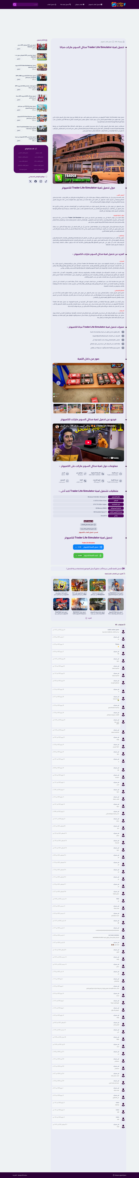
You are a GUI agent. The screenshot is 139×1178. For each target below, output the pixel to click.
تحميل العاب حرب (38, 157)
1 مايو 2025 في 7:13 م (58, 979)
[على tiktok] (46, 181)
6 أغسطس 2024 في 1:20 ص (59, 949)
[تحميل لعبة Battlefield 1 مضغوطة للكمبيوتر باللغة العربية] (79, 604)
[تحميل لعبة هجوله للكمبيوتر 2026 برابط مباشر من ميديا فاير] (98, 604)
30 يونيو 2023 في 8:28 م (58, 767)
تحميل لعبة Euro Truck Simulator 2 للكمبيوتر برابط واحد (26, 127)
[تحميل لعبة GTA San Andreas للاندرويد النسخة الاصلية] (42, 67)
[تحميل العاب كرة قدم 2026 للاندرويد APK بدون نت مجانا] (42, 87)
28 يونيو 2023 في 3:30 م (58, 705)
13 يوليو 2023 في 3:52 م (58, 797)
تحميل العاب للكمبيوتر (86, 532)
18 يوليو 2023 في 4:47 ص (59, 804)
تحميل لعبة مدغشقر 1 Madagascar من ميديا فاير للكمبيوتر (98, 593)
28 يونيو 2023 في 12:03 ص (59, 658)
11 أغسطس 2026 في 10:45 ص (60, 1124)
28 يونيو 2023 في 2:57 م (58, 696)
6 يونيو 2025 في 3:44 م (58, 986)
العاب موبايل (38, 153)
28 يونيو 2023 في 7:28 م (58, 712)
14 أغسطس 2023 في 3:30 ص (60, 840)
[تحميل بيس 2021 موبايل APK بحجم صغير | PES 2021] (42, 46)
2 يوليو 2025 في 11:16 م (58, 1008)
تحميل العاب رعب (23, 161)
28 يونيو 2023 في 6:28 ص (58, 680)
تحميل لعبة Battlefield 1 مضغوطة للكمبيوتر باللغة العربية (79, 612)
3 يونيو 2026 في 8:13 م (58, 1088)
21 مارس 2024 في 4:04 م (59, 935)
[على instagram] (41, 181)
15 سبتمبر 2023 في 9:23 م (59, 906)
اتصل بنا (15, 1175)
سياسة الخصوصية (22, 1175)
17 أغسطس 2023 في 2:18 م (59, 884)
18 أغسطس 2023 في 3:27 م (59, 891)
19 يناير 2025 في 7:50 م (58, 971)
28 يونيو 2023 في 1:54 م (58, 689)
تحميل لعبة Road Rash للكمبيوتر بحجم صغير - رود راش (61, 612)
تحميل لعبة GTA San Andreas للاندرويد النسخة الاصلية (25, 66)
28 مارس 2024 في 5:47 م (59, 942)
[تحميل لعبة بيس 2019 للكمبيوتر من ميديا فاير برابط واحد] (42, 138)
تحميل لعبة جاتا (23, 169)
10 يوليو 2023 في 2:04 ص (59, 775)
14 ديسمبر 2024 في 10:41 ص (59, 957)
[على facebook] (35, 181)
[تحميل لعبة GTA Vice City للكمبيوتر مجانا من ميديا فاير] (42, 118)
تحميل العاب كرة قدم (23, 165)
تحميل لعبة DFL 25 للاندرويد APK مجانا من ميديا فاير (26, 97)
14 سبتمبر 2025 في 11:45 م (59, 1029)
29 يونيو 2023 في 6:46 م (58, 751)
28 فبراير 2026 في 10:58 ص (59, 1037)
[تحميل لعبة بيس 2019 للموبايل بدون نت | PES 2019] (42, 56)
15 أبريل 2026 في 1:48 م (58, 1051)
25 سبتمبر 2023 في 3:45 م (59, 913)
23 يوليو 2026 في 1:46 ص (59, 1117)
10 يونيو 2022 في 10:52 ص (59, 629)
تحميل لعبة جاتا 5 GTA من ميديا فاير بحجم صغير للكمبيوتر (27, 107)
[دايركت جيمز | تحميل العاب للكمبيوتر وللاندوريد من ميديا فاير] (118, 4)
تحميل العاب (62, 482)
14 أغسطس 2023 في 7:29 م (59, 862)
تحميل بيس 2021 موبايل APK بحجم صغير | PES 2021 (27, 46)
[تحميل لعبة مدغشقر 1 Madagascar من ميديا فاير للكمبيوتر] (98, 585)
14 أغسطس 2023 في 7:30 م (59, 869)
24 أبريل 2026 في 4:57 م (58, 1073)
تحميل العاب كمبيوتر (106, 41)
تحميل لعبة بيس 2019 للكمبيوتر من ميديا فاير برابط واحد (25, 137)
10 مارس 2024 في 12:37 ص (59, 920)
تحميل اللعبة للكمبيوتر (88, 547)
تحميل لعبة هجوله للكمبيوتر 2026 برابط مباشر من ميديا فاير (97, 612)
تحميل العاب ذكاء (38, 161)
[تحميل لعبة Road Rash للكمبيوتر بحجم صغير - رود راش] (61, 604)
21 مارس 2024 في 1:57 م (59, 928)
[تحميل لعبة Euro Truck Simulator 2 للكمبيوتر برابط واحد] (42, 128)
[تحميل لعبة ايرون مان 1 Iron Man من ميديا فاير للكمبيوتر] (79, 585)
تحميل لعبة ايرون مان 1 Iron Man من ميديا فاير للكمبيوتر (79, 593)
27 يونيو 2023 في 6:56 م (58, 651)
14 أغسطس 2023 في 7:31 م (59, 877)
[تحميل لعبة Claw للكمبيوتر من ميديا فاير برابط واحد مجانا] (116, 604)
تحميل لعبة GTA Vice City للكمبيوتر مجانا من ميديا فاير (26, 117)
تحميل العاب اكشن (23, 153)
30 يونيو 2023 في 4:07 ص (58, 759)
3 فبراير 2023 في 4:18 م (58, 637)
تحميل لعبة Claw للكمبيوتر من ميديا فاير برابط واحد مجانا (115, 612)
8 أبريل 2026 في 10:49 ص (59, 1044)
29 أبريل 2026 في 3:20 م (58, 1080)
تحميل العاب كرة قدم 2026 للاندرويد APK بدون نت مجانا (25, 86)
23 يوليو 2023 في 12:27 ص (59, 818)
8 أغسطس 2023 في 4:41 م (59, 826)
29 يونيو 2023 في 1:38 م (58, 744)
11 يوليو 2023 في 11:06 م (58, 789)
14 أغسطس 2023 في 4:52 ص (60, 848)
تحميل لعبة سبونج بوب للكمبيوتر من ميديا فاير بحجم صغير (61, 593)
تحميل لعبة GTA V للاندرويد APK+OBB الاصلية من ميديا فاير (26, 76)
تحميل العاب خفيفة (23, 157)
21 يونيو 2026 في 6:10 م (58, 1095)
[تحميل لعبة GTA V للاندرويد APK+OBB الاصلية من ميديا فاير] (42, 77)
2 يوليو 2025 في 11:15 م (58, 1000)
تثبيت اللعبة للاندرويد (88, 555)
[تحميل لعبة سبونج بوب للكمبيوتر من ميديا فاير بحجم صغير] (61, 585)
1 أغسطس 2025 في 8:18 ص (59, 1022)
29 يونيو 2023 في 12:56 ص (59, 720)
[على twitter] (30, 181)
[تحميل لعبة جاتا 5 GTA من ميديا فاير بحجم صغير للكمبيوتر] (42, 107)
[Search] (14, 4)
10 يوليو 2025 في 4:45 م (58, 1015)
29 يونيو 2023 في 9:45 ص (58, 737)
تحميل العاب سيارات (39, 165)
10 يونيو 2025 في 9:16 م (58, 993)
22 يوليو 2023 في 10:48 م (58, 811)
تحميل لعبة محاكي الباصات (87, 524)
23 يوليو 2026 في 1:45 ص (59, 1102)
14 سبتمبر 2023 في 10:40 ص (59, 898)
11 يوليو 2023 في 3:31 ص (59, 782)
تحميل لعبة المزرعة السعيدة (87, 528)
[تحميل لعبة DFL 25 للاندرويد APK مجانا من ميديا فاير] (42, 97)
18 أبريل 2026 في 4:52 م (58, 1059)
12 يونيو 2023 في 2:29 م (58, 644)
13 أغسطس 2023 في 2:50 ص (60, 833)
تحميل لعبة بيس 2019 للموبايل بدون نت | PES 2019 (25, 56)
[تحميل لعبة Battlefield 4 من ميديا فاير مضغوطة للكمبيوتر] (116, 585)
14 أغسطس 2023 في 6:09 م (59, 855)
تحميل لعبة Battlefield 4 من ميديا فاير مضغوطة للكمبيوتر (115, 593)
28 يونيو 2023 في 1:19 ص (58, 673)
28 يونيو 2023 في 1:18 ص (58, 666)
